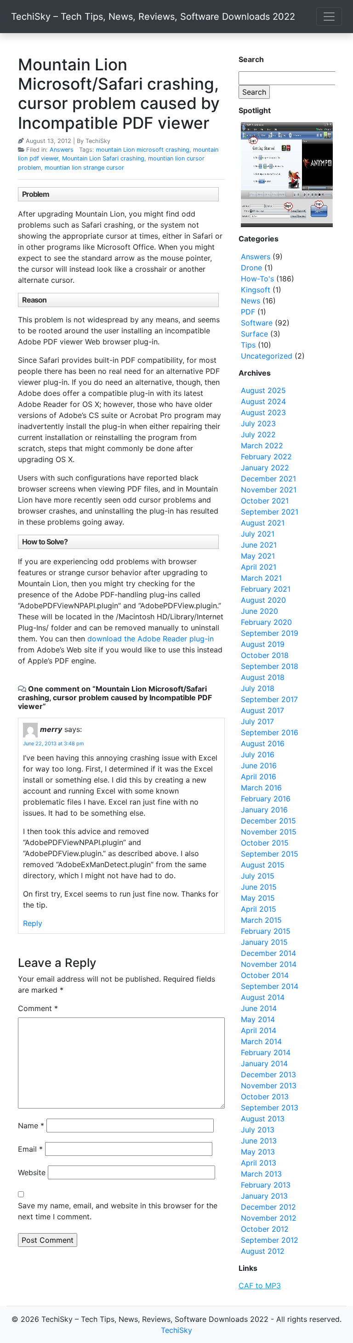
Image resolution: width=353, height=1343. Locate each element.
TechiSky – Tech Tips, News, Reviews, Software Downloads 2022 (153, 16)
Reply (32, 923)
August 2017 (262, 710)
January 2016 (264, 809)
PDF (248, 311)
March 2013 (261, 1173)
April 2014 (258, 1030)
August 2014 (263, 997)
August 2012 (263, 1251)
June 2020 (259, 611)
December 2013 (268, 1074)
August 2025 (263, 390)
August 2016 (263, 743)
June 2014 (259, 1008)
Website (32, 1172)
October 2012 (265, 1229)
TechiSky (176, 1330)
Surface (254, 333)
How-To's (257, 278)
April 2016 (258, 776)
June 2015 (259, 887)
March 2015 (261, 920)
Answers (62, 149)
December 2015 (268, 820)
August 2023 (263, 412)
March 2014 (261, 1041)
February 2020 (266, 622)
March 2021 (261, 578)
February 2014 (265, 1052)
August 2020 (263, 600)
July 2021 (257, 533)
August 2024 (263, 401)
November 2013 (268, 1085)
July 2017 (257, 721)
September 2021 (269, 511)
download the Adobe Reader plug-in (150, 638)
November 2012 (268, 1218)
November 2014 (268, 964)
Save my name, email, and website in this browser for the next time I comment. (117, 1211)
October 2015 (265, 842)
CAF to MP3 (260, 1285)
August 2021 (263, 522)
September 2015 (269, 853)
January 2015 (264, 942)
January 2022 (265, 467)
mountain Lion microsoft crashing (142, 149)
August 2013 (263, 1118)
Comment (38, 1008)
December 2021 (268, 478)
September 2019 (269, 633)
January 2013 (264, 1195)
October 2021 (265, 500)
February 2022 (266, 456)
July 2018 (257, 688)
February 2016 (265, 798)
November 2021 (268, 489)
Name (31, 1125)
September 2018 (269, 666)
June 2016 (259, 765)
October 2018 (265, 655)
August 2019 (263, 644)
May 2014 (258, 1019)
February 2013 (265, 1184)
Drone (251, 267)
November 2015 (268, 831)
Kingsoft (255, 289)
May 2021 (258, 555)
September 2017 (269, 699)
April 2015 (258, 909)
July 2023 (258, 423)
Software (257, 322)
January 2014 (264, 1063)
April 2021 (258, 566)
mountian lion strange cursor (84, 167)
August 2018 (263, 677)
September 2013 (269, 1107)
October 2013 (265, 1096)
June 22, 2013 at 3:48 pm (53, 743)
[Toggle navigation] (329, 16)
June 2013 (259, 1140)
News (250, 300)
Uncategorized (266, 355)
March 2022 (262, 445)
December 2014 (268, 953)
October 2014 (265, 975)
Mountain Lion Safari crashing (103, 158)
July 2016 (257, 754)
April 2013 (258, 1162)
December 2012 (268, 1207)
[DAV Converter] (287, 174)
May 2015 (258, 898)
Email (30, 1149)
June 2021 (259, 544)
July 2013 (257, 1129)
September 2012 (269, 1240)
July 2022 (258, 434)
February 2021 (265, 589)
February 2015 (265, 931)
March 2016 (261, 787)
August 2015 (263, 864)
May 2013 (258, 1151)
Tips (248, 344)
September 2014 (269, 986)
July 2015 (257, 875)
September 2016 (269, 732)
